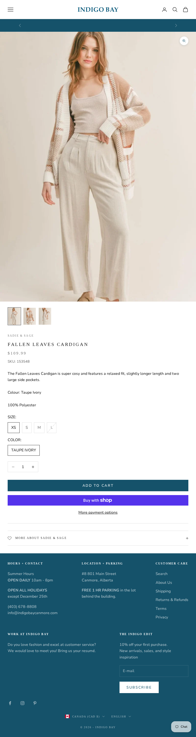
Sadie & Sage (21, 335)
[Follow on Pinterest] (35, 703)
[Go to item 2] (29, 316)
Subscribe (139, 687)
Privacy (162, 617)
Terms (161, 608)
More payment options (98, 512)
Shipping (163, 591)
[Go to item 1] (14, 316)
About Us (164, 582)
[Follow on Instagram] (22, 703)
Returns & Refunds (172, 599)
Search (162, 573)
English (118, 716)
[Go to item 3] (45, 316)
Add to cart (98, 485)
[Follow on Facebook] (10, 703)
